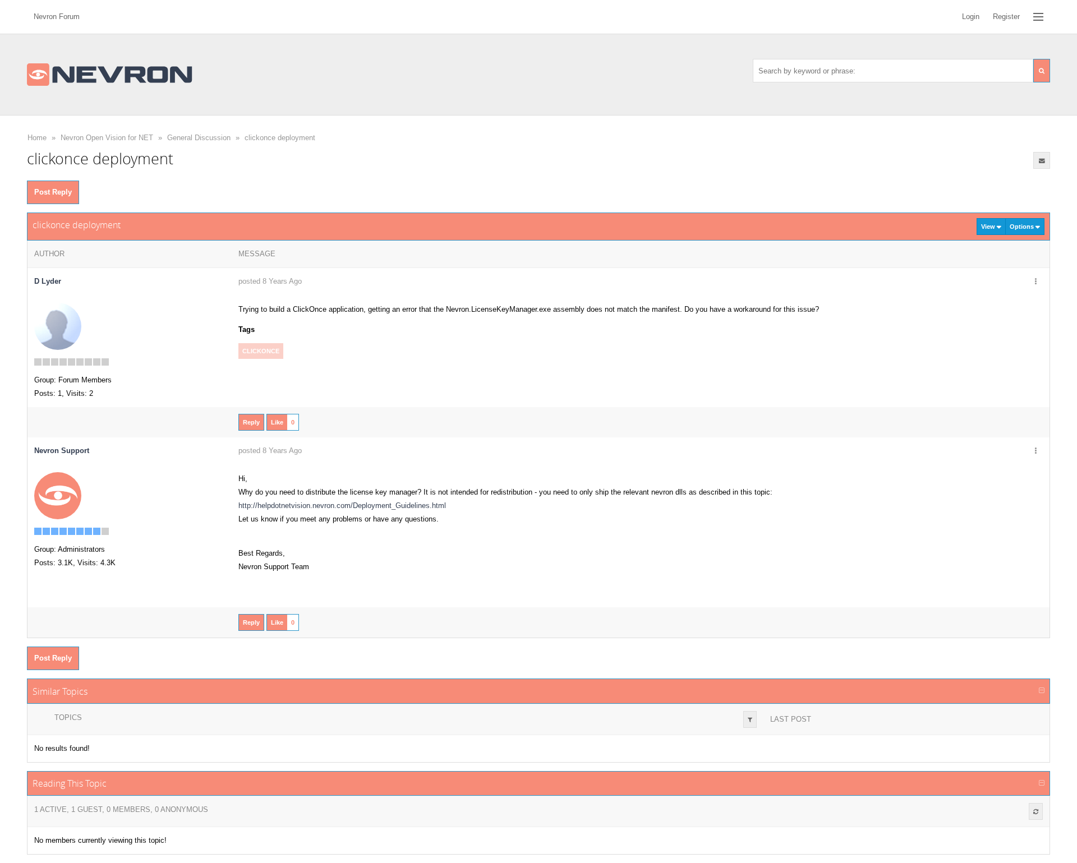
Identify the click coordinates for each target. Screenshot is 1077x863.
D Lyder (47, 281)
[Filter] (750, 719)
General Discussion (199, 137)
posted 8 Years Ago (270, 281)
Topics (68, 717)
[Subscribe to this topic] (1041, 160)
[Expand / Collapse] (1041, 691)
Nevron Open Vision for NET (107, 137)
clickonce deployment (280, 137)
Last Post (790, 719)
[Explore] (1038, 17)
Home (37, 137)
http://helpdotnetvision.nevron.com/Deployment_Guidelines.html (342, 505)
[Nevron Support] (57, 495)
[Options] (1035, 282)
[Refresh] (1036, 811)
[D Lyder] (57, 326)
